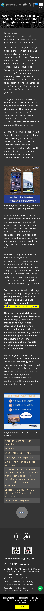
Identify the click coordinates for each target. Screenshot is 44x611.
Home (6, 33)
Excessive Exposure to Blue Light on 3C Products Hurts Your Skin (20, 493)
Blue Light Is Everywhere (19, 457)
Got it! (22, 607)
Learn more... (22, 602)
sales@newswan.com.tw (19, 581)
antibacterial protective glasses (21, 306)
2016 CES (10, 448)
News (13, 33)
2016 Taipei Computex (17, 500)
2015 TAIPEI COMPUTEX (18, 452)
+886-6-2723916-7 (17, 577)
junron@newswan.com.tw (20, 584)
